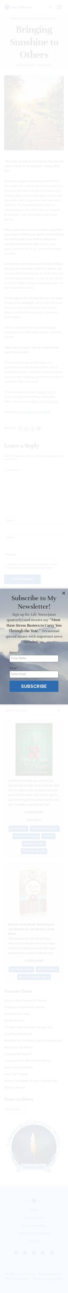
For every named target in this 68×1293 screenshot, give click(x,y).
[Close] (63, 593)
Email (14, 668)
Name (14, 652)
